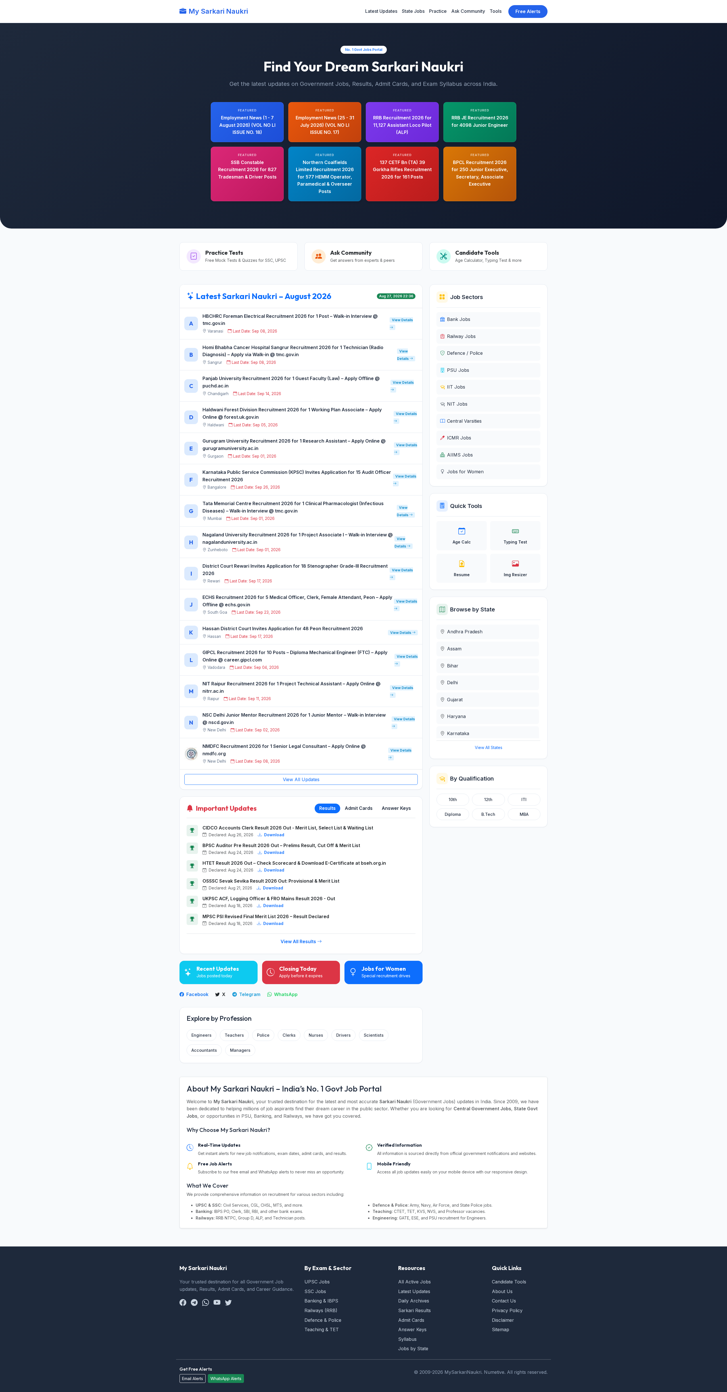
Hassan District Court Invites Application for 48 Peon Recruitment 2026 (282, 628)
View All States (488, 747)
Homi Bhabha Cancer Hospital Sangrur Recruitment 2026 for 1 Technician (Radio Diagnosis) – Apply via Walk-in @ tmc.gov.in (292, 351)
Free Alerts (527, 11)
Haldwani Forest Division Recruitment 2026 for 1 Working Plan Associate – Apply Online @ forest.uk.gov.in (292, 413)
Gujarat (455, 699)
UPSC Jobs (317, 1282)
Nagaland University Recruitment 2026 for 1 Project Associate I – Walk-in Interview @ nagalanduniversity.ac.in (297, 538)
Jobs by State (413, 1348)
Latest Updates (381, 11)
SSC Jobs (315, 1291)
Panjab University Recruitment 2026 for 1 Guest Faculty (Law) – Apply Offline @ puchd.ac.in (291, 382)
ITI (524, 799)
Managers (240, 1050)
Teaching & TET (321, 1329)
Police (263, 1035)
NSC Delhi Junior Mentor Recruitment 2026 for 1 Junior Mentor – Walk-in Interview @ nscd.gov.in (294, 718)
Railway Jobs (461, 336)
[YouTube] (217, 1302)
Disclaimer (503, 1320)
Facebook (196, 994)
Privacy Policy (507, 1310)
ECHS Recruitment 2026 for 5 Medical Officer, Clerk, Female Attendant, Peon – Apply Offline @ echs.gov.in (297, 600)
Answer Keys (412, 1329)
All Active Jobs (414, 1282)
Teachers (234, 1035)
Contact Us (504, 1301)
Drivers (343, 1035)
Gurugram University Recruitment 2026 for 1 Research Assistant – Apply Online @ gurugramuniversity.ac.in (294, 444)
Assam (454, 649)
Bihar (452, 666)
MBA (524, 814)
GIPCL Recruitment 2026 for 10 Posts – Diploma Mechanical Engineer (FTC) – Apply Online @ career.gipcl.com (294, 656)
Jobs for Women (465, 471)
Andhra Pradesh (464, 631)
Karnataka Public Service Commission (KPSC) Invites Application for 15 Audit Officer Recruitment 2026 (296, 475)
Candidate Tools (509, 1282)
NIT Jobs (457, 404)
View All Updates (301, 779)
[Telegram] (194, 1302)
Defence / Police (465, 353)
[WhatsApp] (205, 1302)
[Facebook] (182, 1302)
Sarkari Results (414, 1310)
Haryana (456, 716)
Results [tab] (327, 808)
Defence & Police (322, 1320)
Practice (438, 11)
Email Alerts (192, 1378)
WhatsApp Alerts (225, 1378)
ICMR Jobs (459, 438)
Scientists (374, 1035)
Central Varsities (464, 421)
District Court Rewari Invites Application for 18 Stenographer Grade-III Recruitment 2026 (295, 569)
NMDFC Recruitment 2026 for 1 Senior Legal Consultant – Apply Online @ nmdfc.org (284, 749)
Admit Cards (411, 1320)
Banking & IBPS (321, 1301)
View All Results (299, 941)
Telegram (249, 994)
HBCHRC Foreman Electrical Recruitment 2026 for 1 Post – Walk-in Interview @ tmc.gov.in (290, 319)
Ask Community (468, 11)
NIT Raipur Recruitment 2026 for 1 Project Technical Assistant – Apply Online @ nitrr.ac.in (291, 687)
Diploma (453, 814)
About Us (502, 1291)
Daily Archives (413, 1301)
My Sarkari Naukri (218, 11)
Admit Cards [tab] (359, 808)
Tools (496, 11)
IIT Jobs (456, 387)
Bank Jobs (458, 319)
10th (453, 799)
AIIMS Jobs (460, 455)
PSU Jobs (458, 370)
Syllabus (407, 1339)
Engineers (201, 1035)
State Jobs (413, 11)
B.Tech (488, 814)
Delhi (452, 682)
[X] (228, 1302)
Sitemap (500, 1329)
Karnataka (458, 733)
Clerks (289, 1035)
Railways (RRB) (320, 1310)
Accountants (204, 1050)
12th (488, 799)
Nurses (316, 1035)
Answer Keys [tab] (396, 808)
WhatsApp (285, 994)
